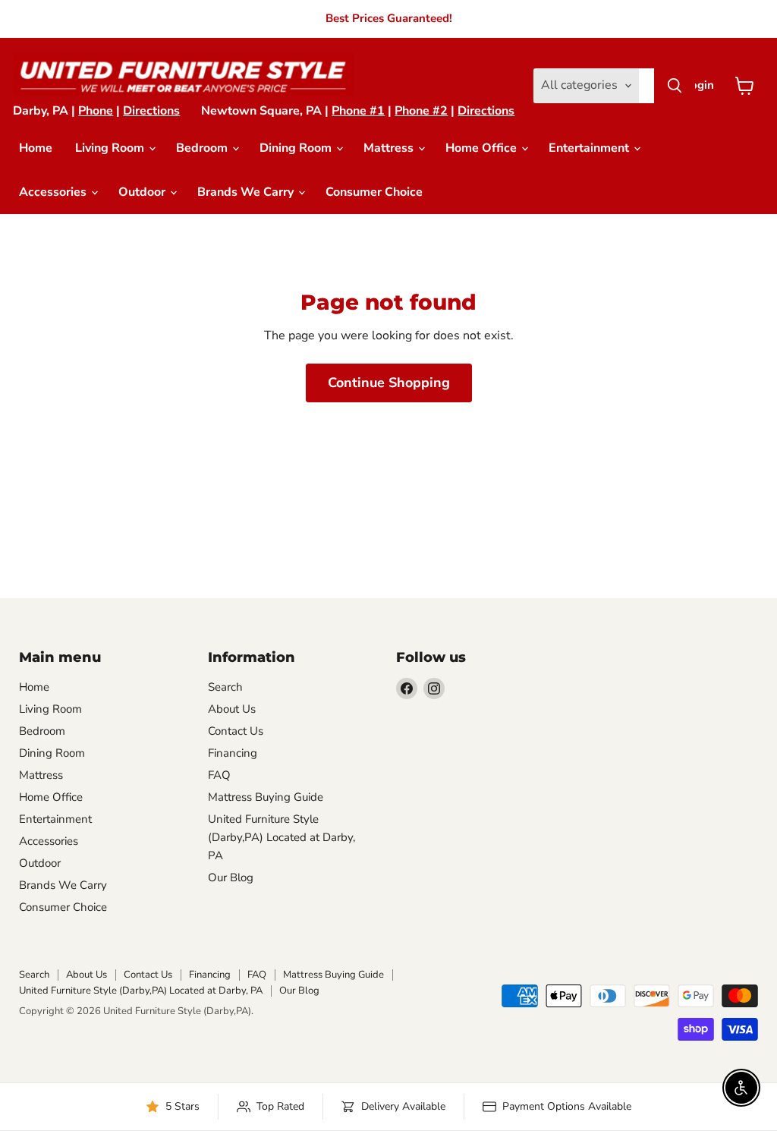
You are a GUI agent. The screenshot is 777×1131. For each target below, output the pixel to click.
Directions (151, 110)
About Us (232, 709)
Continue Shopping (389, 382)
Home (35, 148)
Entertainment (590, 148)
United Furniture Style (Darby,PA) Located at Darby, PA (281, 837)
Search (225, 687)
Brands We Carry (247, 192)
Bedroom (203, 148)
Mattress (390, 148)
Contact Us (235, 731)
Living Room (111, 148)
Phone (95, 110)
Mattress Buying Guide (265, 797)
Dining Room (297, 148)
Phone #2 (421, 110)
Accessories (54, 192)
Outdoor (143, 192)
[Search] (674, 85)
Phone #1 (358, 110)
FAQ (219, 775)
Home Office (482, 148)
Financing (232, 753)
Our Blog (230, 877)
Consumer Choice (374, 192)
